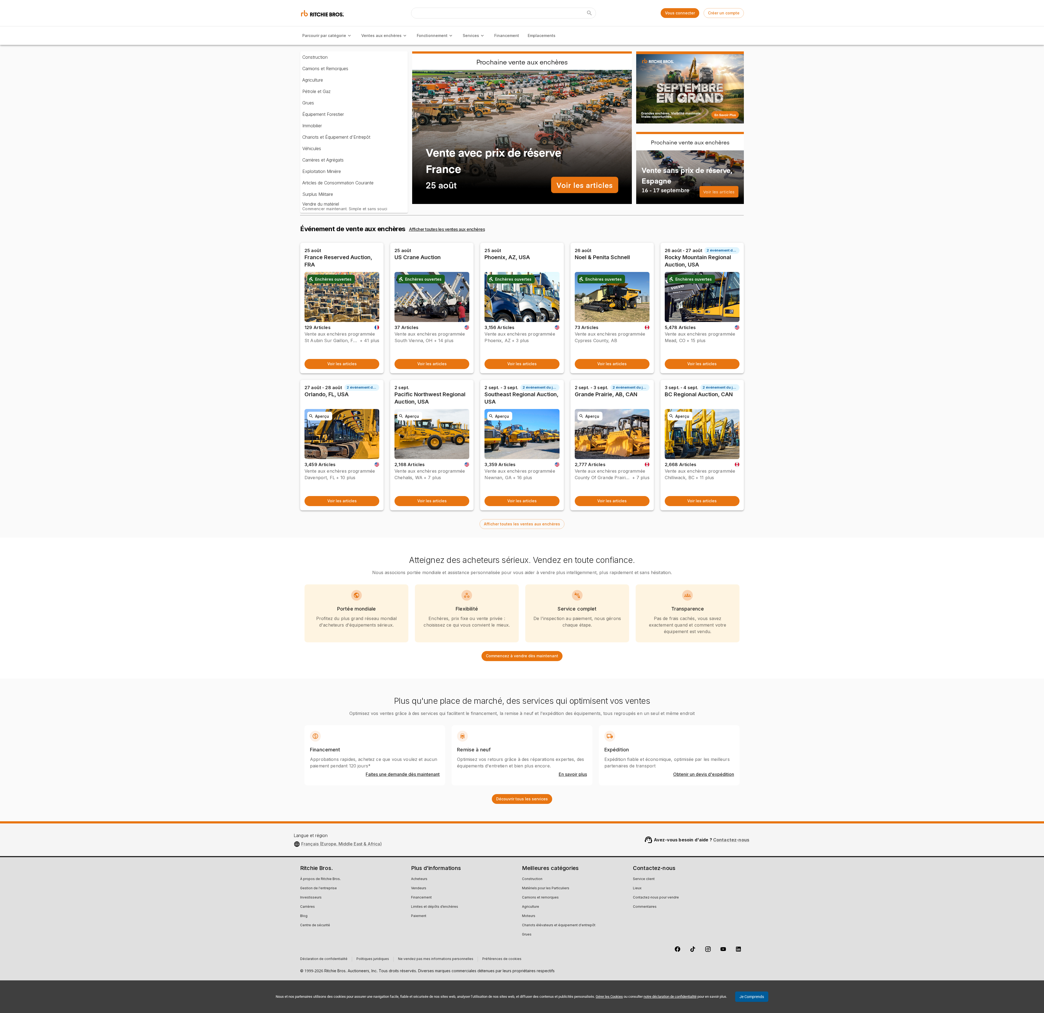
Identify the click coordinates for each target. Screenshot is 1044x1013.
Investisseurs (311, 897)
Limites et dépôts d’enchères (434, 906)
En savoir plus (573, 774)
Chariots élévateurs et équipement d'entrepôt (558, 925)
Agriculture (312, 80)
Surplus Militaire (317, 194)
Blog (303, 916)
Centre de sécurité (315, 925)
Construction (315, 57)
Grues (308, 103)
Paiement (418, 916)
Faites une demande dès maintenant (403, 774)
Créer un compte (723, 13)
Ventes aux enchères (381, 35)
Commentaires (645, 906)
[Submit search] (589, 13)
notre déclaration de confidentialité (670, 997)
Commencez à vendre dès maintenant (522, 655)
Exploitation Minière (321, 171)
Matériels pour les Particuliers (545, 888)
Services (471, 35)
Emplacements (541, 35)
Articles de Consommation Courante (338, 182)
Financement (506, 35)
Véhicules (311, 148)
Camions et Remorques (325, 68)
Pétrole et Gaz (316, 91)
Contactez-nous (731, 839)
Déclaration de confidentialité (323, 959)
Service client (644, 879)
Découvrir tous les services (522, 799)
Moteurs (528, 916)
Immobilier (312, 125)
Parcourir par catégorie (324, 35)
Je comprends (751, 997)
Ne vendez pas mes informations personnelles (435, 959)
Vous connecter (680, 13)
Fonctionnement (432, 35)
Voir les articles (585, 185)
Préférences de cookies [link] (501, 959)
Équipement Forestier (323, 114)
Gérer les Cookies (609, 997)
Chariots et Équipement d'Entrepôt (336, 137)
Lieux (637, 888)
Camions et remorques (540, 897)
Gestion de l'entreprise (318, 888)
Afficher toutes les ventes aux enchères (447, 229)
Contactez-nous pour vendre (656, 897)
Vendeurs (418, 888)
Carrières (307, 906)
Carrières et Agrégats (323, 160)
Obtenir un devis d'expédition (703, 774)
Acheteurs (419, 879)
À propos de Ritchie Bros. (320, 879)
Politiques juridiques (372, 959)
